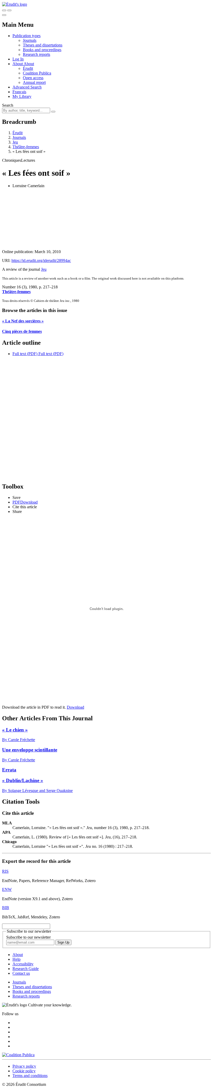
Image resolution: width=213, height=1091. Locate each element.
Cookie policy (24, 1071)
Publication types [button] (26, 35)
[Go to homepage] (14, 4)
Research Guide (25, 968)
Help (16, 959)
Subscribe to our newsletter (28, 937)
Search (7, 105)
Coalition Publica (37, 73)
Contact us (21, 973)
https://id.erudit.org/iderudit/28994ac (41, 260)
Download (75, 707)
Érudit (28, 68)
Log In (18, 59)
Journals (29, 40)
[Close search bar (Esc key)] (9, 10)
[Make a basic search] (4, 10)
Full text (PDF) (24, 353)
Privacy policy (24, 1066)
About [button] (18, 64)
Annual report (34, 82)
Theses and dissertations (42, 45)
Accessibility (23, 964)
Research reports (36, 54)
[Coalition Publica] (18, 1055)
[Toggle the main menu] (4, 15)
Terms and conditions (30, 1075)
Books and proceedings (42, 50)
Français (19, 92)
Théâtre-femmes (25, 147)
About (29, 64)
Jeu (15, 142)
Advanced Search (27, 87)
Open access (33, 78)
